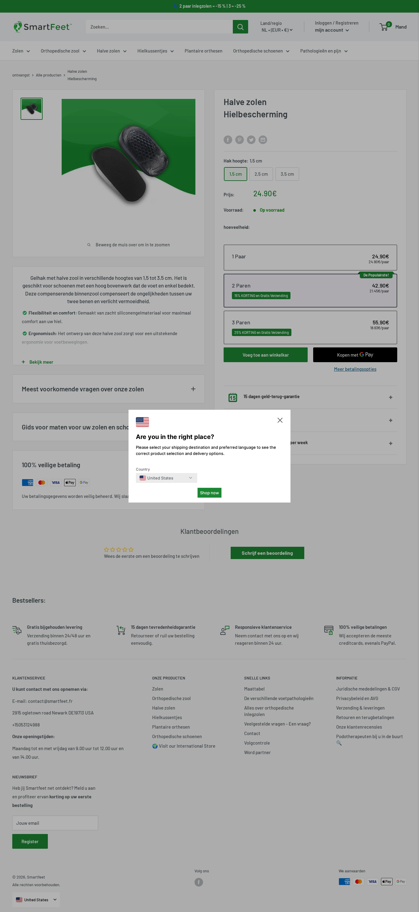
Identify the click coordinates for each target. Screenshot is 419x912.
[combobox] (156, 478)
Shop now (209, 492)
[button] (280, 421)
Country (143, 469)
